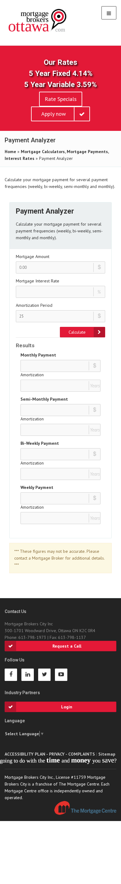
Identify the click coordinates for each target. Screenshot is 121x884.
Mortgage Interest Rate (37, 281)
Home (10, 151)
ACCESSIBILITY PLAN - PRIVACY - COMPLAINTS (50, 754)
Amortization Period (34, 305)
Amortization (32, 374)
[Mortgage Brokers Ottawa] (38, 20)
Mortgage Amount (32, 256)
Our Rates (60, 62)
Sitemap (106, 754)
